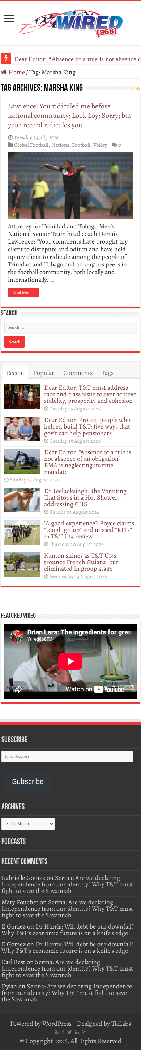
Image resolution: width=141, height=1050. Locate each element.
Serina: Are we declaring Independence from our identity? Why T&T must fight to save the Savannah (67, 884)
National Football (70, 145)
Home (16, 72)
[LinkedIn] (77, 1032)
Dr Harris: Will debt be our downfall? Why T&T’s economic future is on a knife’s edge (67, 929)
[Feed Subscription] (138, 89)
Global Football (31, 145)
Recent (16, 372)
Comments (78, 372)
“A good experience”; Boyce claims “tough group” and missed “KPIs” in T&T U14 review (89, 530)
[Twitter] (70, 1032)
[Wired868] (70, 21)
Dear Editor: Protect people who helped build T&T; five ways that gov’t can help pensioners (87, 426)
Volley (100, 145)
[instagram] (84, 1032)
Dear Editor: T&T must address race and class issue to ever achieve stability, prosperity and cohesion (90, 394)
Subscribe (28, 781)
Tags (108, 372)
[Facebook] (63, 1032)
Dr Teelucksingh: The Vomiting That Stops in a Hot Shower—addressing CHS (85, 497)
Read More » (23, 292)
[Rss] (56, 1032)
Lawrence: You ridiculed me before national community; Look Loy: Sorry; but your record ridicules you (70, 115)
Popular (44, 372)
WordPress (57, 1023)
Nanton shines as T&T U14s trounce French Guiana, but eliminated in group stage (81, 562)
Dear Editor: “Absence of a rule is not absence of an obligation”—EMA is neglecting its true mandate (87, 462)
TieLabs (121, 1023)
